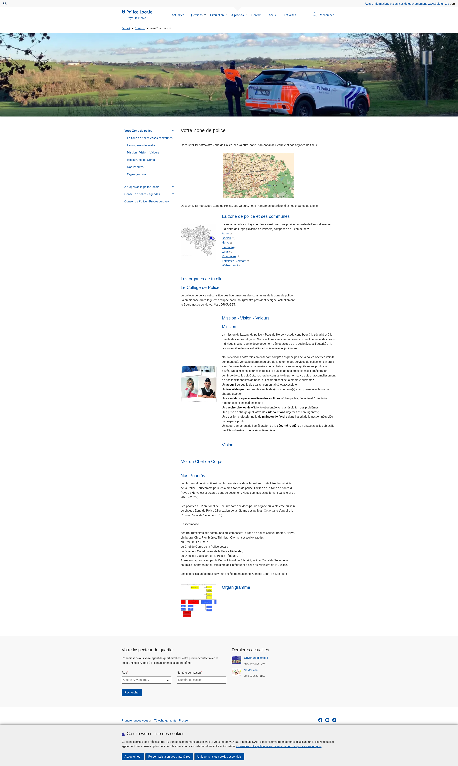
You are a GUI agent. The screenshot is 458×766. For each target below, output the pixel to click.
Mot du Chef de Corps (141, 159)
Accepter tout (133, 756)
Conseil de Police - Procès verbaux (146, 201)
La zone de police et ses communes (149, 138)
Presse (183, 720)
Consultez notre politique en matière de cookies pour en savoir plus (278, 746)
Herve (226, 242)
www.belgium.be (438, 3)
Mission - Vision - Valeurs (143, 152)
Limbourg (228, 247)
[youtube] (327, 720)
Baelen (226, 238)
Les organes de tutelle (141, 145)
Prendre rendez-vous (135, 720)
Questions (196, 15)
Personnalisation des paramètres (169, 756)
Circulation (217, 15)
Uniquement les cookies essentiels (219, 756)
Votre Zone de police (138, 130)
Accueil (273, 15)
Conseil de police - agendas (142, 194)
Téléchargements (165, 720)
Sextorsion (251, 670)
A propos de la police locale (141, 187)
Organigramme (136, 174)
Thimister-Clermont (234, 260)
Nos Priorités (135, 166)
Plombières (229, 256)
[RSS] (334, 720)
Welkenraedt (230, 265)
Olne (225, 251)
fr (5, 3)
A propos (237, 15)
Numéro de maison (189, 672)
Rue (124, 672)
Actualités (178, 15)
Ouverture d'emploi (256, 657)
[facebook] (320, 720)
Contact (256, 15)
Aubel (225, 233)
